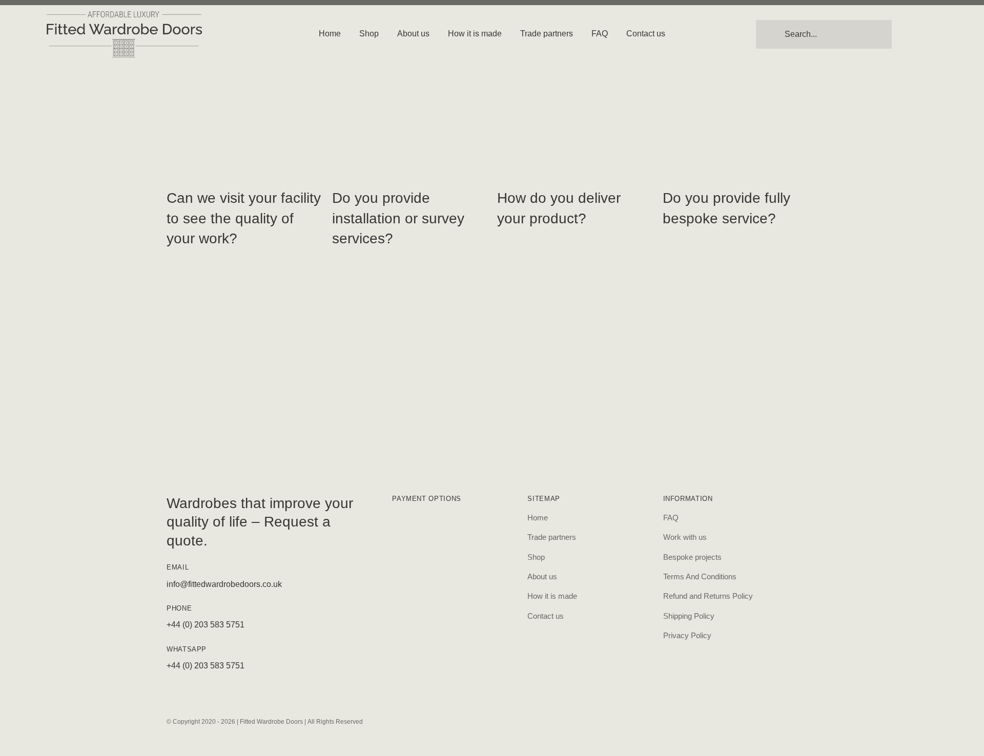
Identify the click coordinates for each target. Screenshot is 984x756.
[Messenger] (518, 720)
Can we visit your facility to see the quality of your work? (244, 218)
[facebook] (483, 720)
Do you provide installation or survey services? (398, 218)
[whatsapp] (553, 720)
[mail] (571, 720)
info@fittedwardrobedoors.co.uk (224, 584)
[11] (124, 15)
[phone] (588, 720)
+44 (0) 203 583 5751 (205, 624)
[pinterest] (501, 720)
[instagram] (466, 720)
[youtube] (536, 720)
